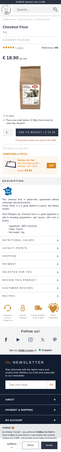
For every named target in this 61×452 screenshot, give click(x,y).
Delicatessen (10, 19)
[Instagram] (30, 340)
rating (19, 47)
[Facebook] (6, 340)
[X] (43, 340)
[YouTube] (18, 340)
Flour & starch (42, 19)
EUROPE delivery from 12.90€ (30, 2)
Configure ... (11, 445)
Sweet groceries (26, 19)
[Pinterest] (55, 340)
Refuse (30, 445)
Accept (49, 445)
